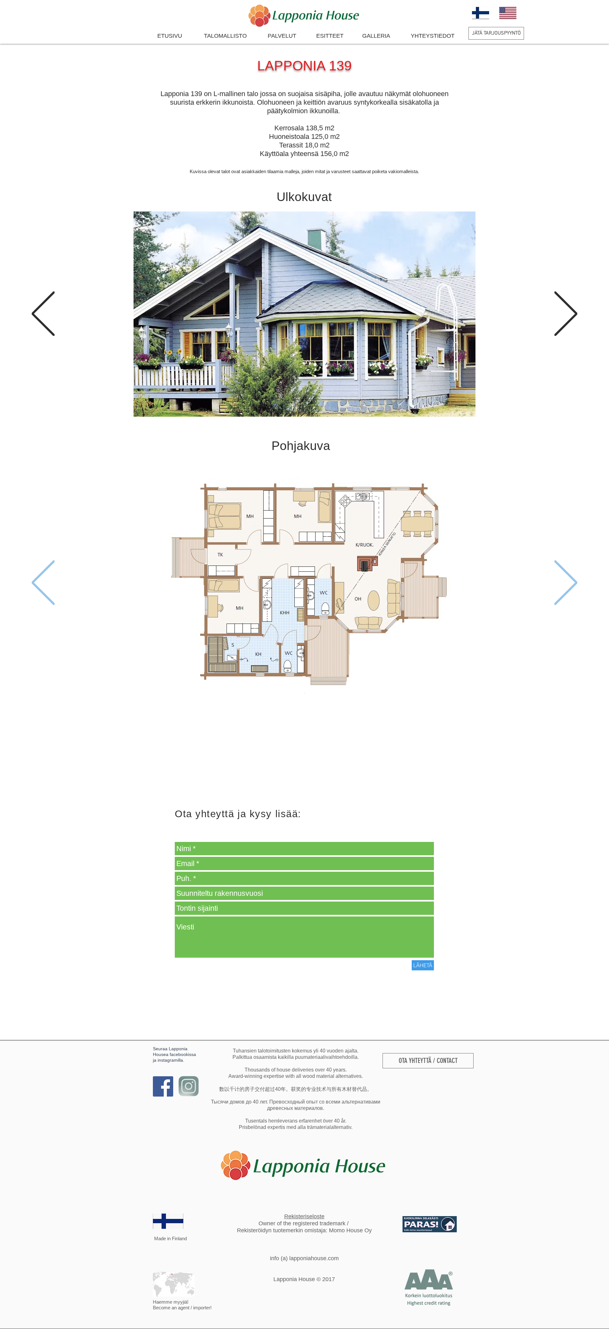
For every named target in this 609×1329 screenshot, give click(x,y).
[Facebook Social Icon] (163, 1086)
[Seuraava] (565, 314)
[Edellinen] (43, 314)
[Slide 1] (302, 403)
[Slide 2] (307, 403)
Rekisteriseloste (304, 1216)
